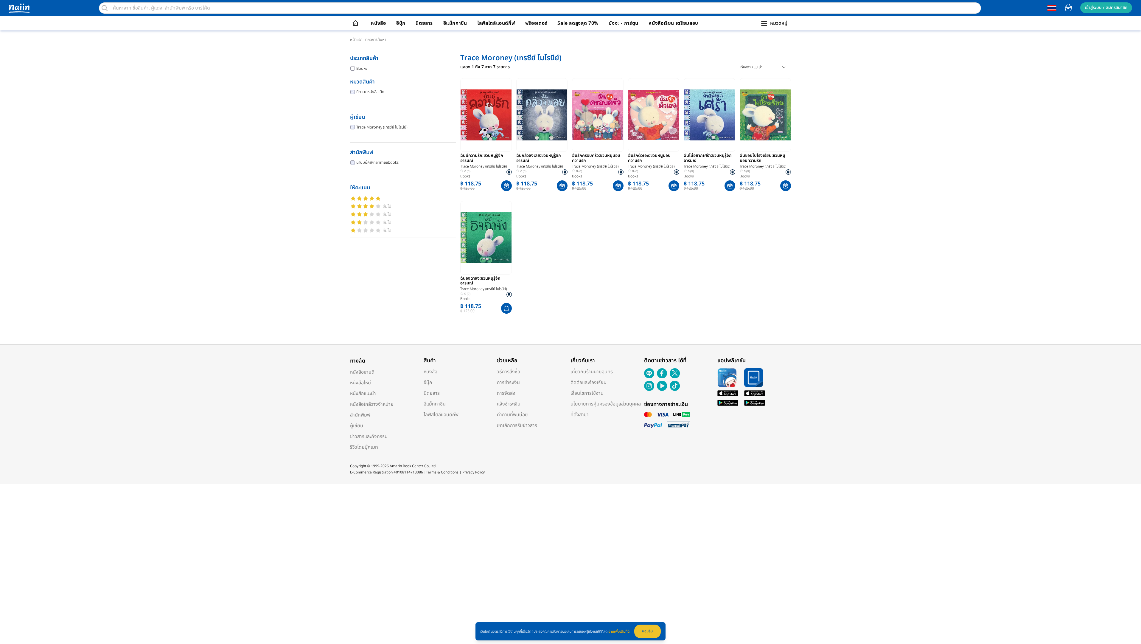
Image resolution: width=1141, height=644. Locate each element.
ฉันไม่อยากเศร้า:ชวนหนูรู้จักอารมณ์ (708, 158)
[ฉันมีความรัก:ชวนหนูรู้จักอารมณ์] (486, 115)
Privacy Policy (473, 472)
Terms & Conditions (442, 472)
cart (1068, 7)
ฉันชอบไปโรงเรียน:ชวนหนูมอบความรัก (762, 158)
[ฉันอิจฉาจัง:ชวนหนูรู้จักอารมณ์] (486, 238)
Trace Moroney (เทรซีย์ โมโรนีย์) (382, 127)
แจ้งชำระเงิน (508, 404)
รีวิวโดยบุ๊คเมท (364, 447)
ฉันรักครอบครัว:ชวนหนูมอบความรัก (596, 158)
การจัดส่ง (506, 393)
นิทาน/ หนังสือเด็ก (370, 92)
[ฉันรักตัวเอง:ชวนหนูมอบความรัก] (654, 115)
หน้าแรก (356, 40)
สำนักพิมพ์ (360, 415)
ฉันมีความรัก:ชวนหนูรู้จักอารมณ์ (481, 158)
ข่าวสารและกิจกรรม (369, 436)
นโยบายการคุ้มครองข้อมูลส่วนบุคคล (605, 404)
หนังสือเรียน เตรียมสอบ (673, 23)
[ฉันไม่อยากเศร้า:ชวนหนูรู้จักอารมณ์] (709, 115)
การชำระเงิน (508, 382)
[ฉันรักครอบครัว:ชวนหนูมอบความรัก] (598, 115)
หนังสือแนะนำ (363, 393)
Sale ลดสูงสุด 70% (578, 23)
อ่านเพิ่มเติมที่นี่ (618, 631)
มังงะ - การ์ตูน (623, 23)
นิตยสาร (424, 23)
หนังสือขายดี (362, 372)
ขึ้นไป (387, 206)
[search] (104, 8)
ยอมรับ (647, 631)
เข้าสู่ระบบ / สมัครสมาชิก (1106, 7)
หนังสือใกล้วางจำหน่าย (372, 404)
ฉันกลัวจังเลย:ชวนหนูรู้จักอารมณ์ (538, 158)
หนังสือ (378, 23)
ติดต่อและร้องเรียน (588, 382)
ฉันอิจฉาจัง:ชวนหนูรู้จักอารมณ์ (480, 281)
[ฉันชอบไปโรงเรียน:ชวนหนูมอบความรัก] (765, 115)
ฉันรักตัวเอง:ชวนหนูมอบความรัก (649, 158)
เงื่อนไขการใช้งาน (587, 393)
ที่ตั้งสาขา (579, 414)
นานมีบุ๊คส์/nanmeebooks (377, 162)
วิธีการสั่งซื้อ (508, 371)
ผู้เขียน (356, 425)
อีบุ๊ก (400, 23)
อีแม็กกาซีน (455, 23)
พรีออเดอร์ (536, 23)
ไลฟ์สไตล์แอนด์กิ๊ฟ (496, 23)
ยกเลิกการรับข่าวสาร (517, 425)
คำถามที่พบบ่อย (512, 414)
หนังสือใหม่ (360, 382)
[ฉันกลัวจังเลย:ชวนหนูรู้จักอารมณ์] (542, 115)
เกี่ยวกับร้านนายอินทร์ (591, 371)
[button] (506, 185)
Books (361, 69)
